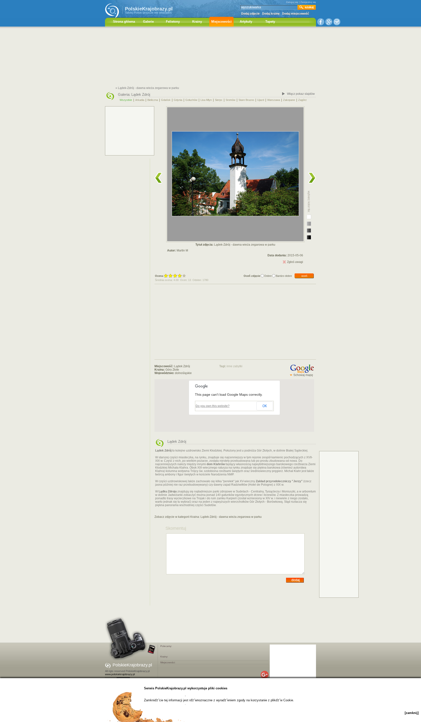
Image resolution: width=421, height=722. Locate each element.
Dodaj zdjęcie (250, 13)
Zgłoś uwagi (295, 262)
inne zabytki (234, 366)
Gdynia (178, 99)
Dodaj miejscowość (295, 13)
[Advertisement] (210, 57)
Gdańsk (166, 99)
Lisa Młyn (206, 99)
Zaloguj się (292, 2)
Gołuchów (191, 99)
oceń (304, 275)
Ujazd (260, 99)
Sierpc (218, 99)
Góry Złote (172, 369)
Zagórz (302, 99)
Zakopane (289, 99)
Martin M (182, 250)
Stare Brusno (246, 99)
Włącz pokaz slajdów (301, 94)
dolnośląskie (183, 373)
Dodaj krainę (271, 13)
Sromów (230, 99)
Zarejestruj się (308, 2)
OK (264, 406)
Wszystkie (126, 99)
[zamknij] (412, 713)
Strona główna (124, 21)
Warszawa (273, 99)
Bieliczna (152, 99)
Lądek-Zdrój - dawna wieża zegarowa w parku (231, 517)
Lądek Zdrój (140, 94)
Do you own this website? (213, 406)
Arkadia (139, 99)
